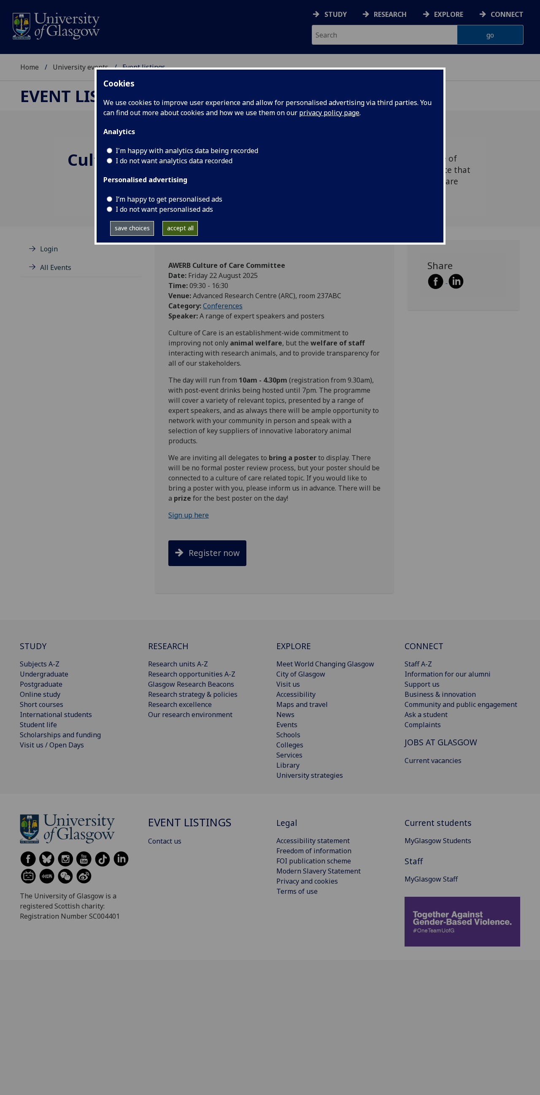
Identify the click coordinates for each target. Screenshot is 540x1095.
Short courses (41, 704)
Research (390, 14)
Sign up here (188, 515)
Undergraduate (44, 674)
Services (289, 755)
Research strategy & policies (193, 694)
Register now (214, 552)
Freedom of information (313, 850)
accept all (180, 228)
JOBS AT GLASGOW (441, 742)
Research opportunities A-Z (191, 674)
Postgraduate (41, 684)
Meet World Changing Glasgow (325, 664)
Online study (40, 694)
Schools (288, 734)
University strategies (309, 775)
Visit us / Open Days (52, 745)
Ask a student (426, 714)
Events (286, 724)
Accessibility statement (313, 840)
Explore (448, 14)
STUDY (33, 646)
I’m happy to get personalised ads (169, 199)
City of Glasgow (300, 674)
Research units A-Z (178, 664)
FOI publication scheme (313, 861)
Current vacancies (433, 760)
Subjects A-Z (39, 664)
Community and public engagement (461, 704)
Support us (422, 684)
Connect (507, 14)
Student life (38, 724)
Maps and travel (302, 704)
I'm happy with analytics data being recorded (187, 150)
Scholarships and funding (60, 734)
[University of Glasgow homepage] (55, 25)
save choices (132, 228)
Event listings (84, 96)
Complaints (423, 724)
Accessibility (296, 694)
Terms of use (297, 891)
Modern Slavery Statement (318, 871)
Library (288, 765)
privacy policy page (329, 112)
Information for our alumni (448, 674)
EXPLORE (293, 646)
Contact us (164, 841)
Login (49, 249)
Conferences (223, 305)
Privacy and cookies (307, 881)
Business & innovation (440, 694)
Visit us (288, 684)
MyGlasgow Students (438, 840)
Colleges (289, 745)
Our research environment (190, 714)
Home (29, 67)
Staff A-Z (418, 664)
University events (80, 67)
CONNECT (424, 646)
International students (56, 714)
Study (335, 14)
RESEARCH (168, 646)
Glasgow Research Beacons (191, 684)
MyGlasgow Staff (431, 879)
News (285, 714)
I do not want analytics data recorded (174, 160)
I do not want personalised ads (164, 209)
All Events (55, 267)
